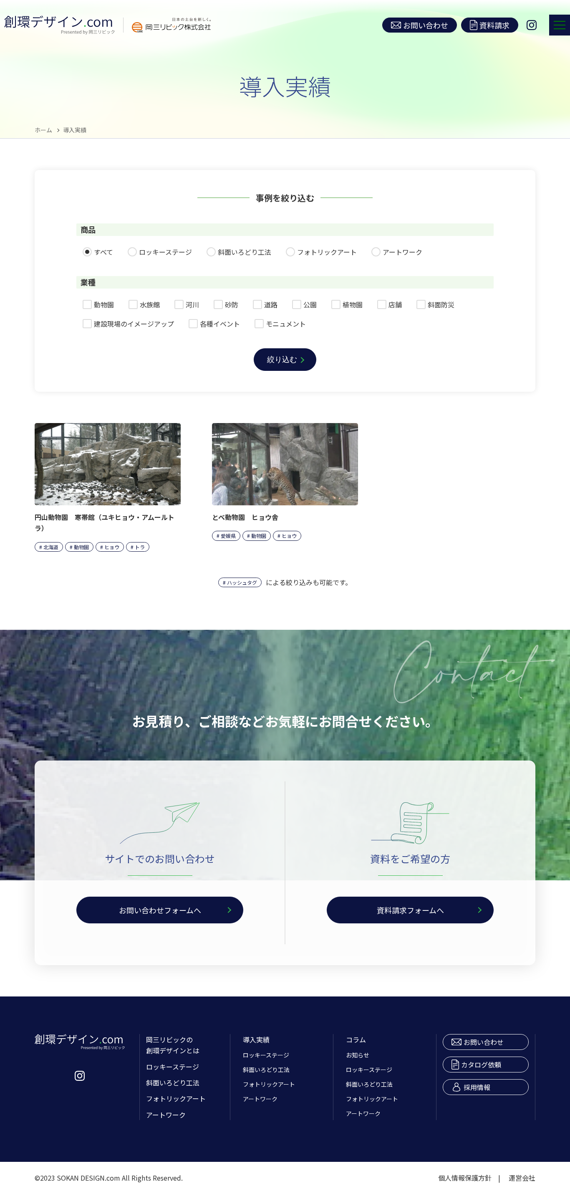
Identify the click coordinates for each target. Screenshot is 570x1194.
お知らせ (357, 1055)
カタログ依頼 (481, 1065)
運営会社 (522, 1178)
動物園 (81, 546)
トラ (140, 546)
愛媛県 (228, 535)
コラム (356, 1039)
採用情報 (477, 1087)
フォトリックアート (176, 1098)
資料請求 (494, 25)
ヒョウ (111, 546)
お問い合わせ (425, 25)
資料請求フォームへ (410, 910)
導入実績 (256, 1039)
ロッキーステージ (172, 1067)
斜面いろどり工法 (172, 1082)
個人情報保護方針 (465, 1178)
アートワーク (166, 1115)
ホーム (43, 130)
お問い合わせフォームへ (160, 910)
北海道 (50, 546)
